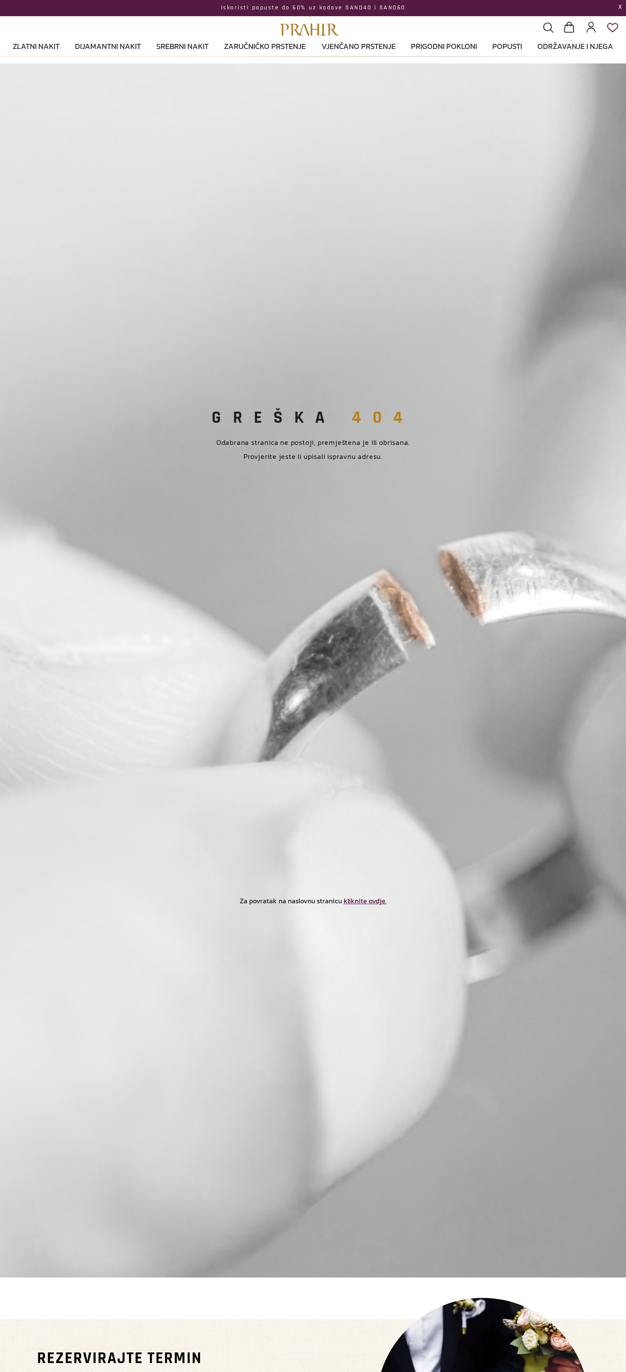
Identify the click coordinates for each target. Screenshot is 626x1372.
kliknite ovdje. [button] (365, 901)
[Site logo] (309, 19)
